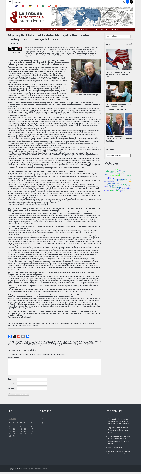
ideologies (55, 345)
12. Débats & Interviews (59, 341)
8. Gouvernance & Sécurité (77, 341)
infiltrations (64, 345)
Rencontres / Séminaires (16, 345)
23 (10, 434)
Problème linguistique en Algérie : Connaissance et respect (119, 453)
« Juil (11, 441)
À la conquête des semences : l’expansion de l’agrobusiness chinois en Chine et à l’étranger (118, 421)
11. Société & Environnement (41, 341)
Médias (69, 343)
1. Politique (26, 341)
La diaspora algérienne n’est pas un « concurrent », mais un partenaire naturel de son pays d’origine (119, 440)
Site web (11, 389)
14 (28, 429)
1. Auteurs (18, 341)
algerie (45, 345)
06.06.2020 (16, 52)
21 (28, 431)
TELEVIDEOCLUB (100, 29)
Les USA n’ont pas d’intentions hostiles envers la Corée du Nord (118, 74)
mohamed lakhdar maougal (78, 345)
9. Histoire (90, 341)
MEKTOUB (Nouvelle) (115, 447)
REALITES (38, 29)
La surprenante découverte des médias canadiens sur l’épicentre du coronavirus (118, 107)
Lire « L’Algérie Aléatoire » (81, 29)
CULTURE (113, 29)
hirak (50, 345)
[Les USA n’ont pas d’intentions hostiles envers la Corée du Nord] (119, 59)
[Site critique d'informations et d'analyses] (92, 16)
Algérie (20, 343)
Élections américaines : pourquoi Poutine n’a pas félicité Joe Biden (119, 139)
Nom (10, 379)
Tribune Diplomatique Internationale (57, 29)
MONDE (12, 29)
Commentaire (13, 358)
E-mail (11, 384)
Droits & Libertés (42, 343)
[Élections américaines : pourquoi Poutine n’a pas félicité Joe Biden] (119, 124)
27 (25, 434)
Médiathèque (77, 343)
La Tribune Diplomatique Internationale (33, 469)
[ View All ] (128, 44)
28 (28, 434)
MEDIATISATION (24, 29)
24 (14, 434)
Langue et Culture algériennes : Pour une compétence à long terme (118, 430)
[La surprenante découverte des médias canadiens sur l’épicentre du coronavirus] (119, 92)
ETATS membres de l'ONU (57, 343)
